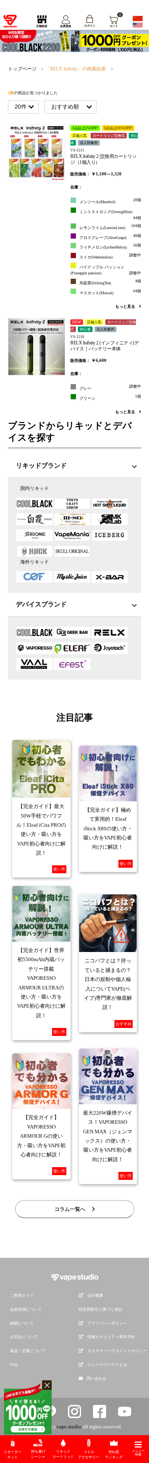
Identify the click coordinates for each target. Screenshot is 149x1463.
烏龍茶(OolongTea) (110, 282)
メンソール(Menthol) (110, 201)
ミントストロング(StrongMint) (110, 215)
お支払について (24, 1337)
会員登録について (26, 1309)
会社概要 (95, 1295)
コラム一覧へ (70, 1209)
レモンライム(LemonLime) (110, 226)
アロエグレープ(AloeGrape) (110, 236)
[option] (74, 41)
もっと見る (125, 306)
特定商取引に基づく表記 (100, 1309)
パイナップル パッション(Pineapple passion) (105, 270)
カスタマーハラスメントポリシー (117, 1350)
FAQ (13, 1364)
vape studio (69, 1427)
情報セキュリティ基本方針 (111, 1337)
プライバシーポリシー (107, 1323)
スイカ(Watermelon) (110, 256)
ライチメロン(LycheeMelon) (110, 246)
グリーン (110, 397)
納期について (22, 1323)
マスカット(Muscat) (110, 292)
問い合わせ (96, 1378)
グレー (110, 387)
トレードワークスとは (107, 1364)
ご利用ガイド (22, 1295)
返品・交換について (28, 1350)
